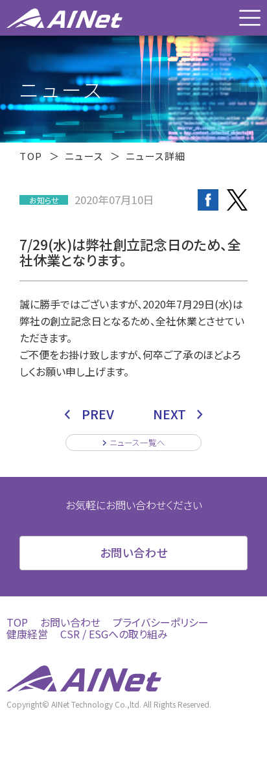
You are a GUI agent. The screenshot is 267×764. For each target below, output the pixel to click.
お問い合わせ (70, 622)
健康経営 (27, 634)
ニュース (84, 156)
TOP (31, 156)
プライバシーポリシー (161, 622)
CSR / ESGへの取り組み (114, 634)
